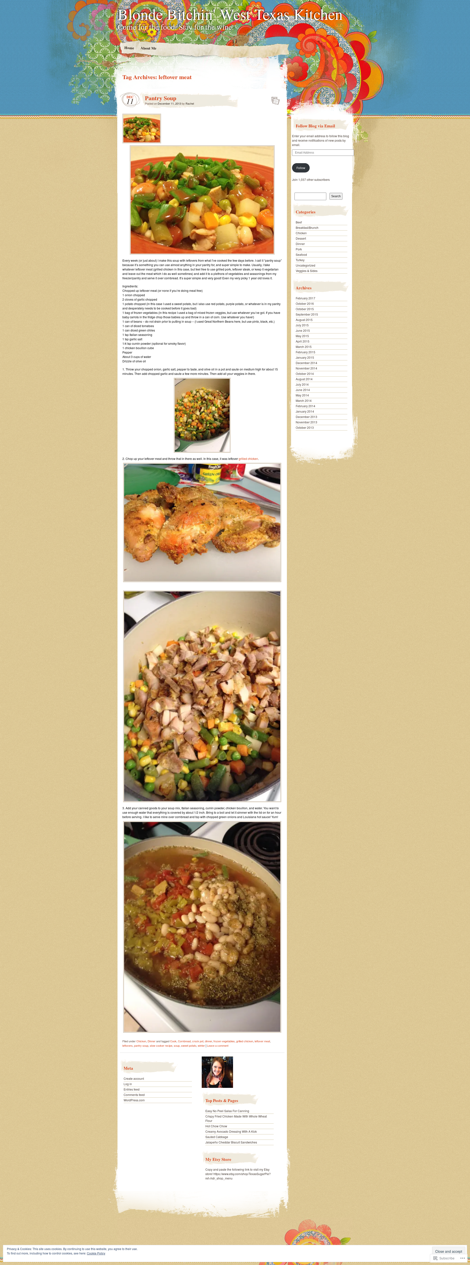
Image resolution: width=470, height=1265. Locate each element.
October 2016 (305, 303)
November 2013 (306, 422)
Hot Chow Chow (216, 1126)
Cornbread (184, 1041)
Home (129, 47)
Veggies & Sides (306, 271)
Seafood (301, 254)
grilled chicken (248, 458)
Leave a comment (217, 1045)
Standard (274, 99)
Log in (128, 1084)
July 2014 (302, 384)
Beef (299, 222)
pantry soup (141, 1045)
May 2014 (302, 395)
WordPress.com (134, 1100)
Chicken (141, 1041)
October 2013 (305, 427)
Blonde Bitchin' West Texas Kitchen (230, 13)
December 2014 (306, 363)
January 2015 (305, 357)
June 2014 (303, 390)
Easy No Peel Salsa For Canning (227, 1111)
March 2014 (304, 400)
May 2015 (302, 336)
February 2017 (305, 298)
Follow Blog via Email (315, 126)
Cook (173, 1041)
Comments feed (134, 1095)
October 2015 (305, 309)
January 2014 (305, 411)
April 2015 (302, 341)
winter (201, 1045)
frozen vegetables (224, 1041)
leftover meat (262, 1041)
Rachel (190, 103)
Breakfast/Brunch (307, 227)
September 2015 (307, 314)
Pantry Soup (160, 98)
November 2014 (306, 368)
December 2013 (306, 417)
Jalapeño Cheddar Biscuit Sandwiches (231, 1142)
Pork (299, 249)
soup (177, 1045)
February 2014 (305, 406)
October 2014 (305, 373)
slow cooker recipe (161, 1045)
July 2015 (302, 325)
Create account (134, 1078)
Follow (300, 168)
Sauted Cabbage (216, 1137)
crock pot (197, 1041)
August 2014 (304, 379)
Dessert (301, 238)
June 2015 (303, 330)
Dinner (151, 1041)
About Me (148, 48)
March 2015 (304, 346)
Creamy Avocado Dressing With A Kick (231, 1131)
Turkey (300, 260)
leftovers (127, 1045)
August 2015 (304, 320)
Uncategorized (305, 265)
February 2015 (305, 352)
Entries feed (132, 1089)
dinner (208, 1041)
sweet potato (188, 1045)
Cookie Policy (96, 1253)
